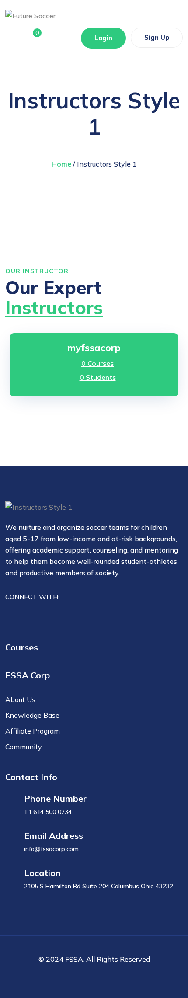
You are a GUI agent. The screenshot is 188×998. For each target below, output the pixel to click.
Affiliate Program (32, 731)
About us (20, 699)
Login (103, 38)
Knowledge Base (32, 715)
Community (23, 746)
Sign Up (156, 37)
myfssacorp (94, 347)
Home (61, 164)
